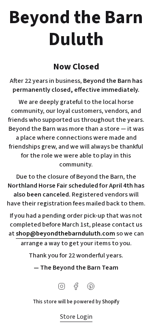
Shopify (110, 301)
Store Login (76, 316)
